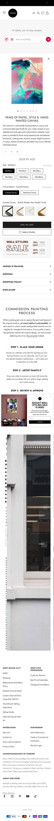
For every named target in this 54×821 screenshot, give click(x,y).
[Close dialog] (51, 397)
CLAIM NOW (40, 422)
